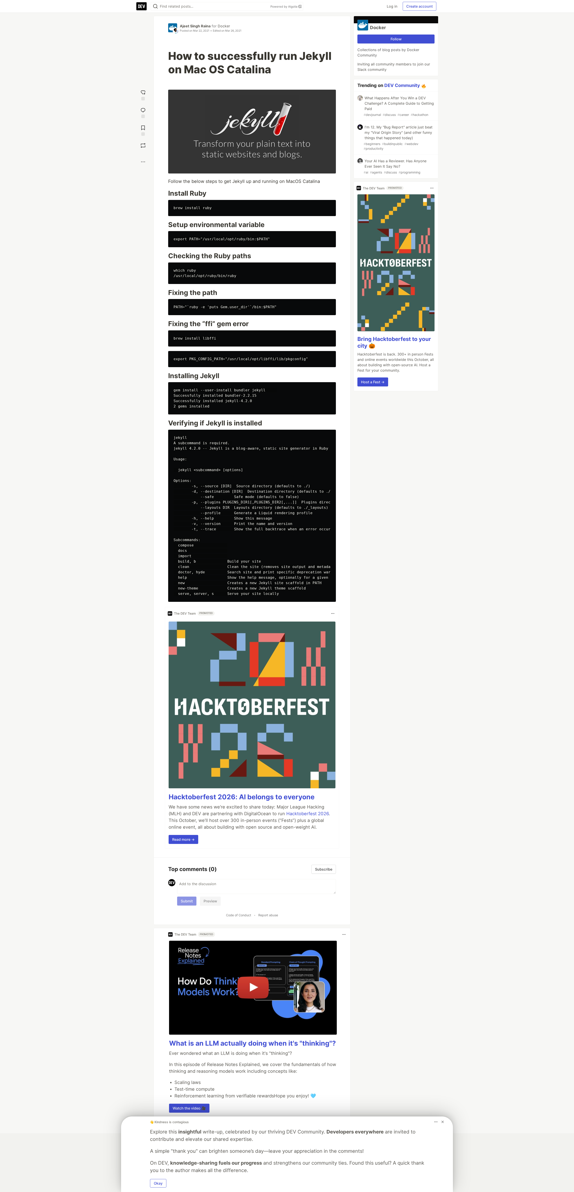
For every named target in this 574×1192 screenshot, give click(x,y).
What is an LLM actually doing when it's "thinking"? (252, 1043)
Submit (187, 901)
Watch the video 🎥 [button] (189, 1108)
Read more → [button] (183, 839)
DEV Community (402, 85)
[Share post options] (143, 161)
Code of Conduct (238, 915)
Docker (224, 26)
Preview (210, 901)
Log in (392, 6)
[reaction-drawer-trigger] (143, 95)
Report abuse (268, 915)
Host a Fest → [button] (373, 382)
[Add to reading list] (143, 130)
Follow (396, 39)
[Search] (155, 6)
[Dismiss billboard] (442, 1121)
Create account (419, 6)
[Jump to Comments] (143, 112)
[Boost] (143, 145)
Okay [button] (158, 1183)
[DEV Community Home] (141, 6)
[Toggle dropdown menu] (332, 613)
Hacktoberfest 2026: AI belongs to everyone (242, 797)
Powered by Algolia (284, 6)
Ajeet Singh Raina (195, 26)
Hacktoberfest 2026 (307, 813)
